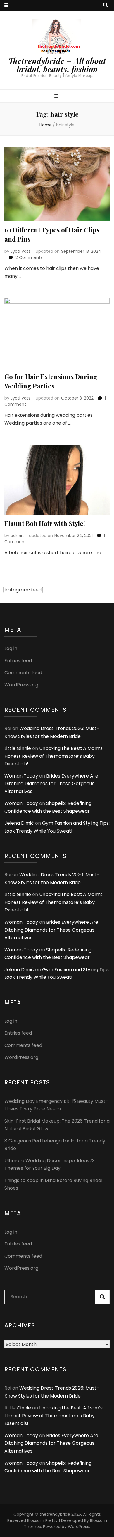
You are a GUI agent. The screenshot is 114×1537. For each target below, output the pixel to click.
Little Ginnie (17, 748)
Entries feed (18, 660)
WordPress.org (21, 684)
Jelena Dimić (19, 823)
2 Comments (29, 257)
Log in (10, 648)
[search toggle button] (105, 5)
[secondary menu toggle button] (6, 6)
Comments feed (23, 672)
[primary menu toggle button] (57, 96)
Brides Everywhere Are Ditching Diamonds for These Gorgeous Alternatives (51, 784)
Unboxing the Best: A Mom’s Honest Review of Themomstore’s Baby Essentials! (53, 756)
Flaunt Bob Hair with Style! (44, 523)
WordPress (78, 1526)
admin (17, 535)
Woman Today (21, 776)
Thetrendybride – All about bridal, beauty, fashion (57, 65)
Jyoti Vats (20, 251)
